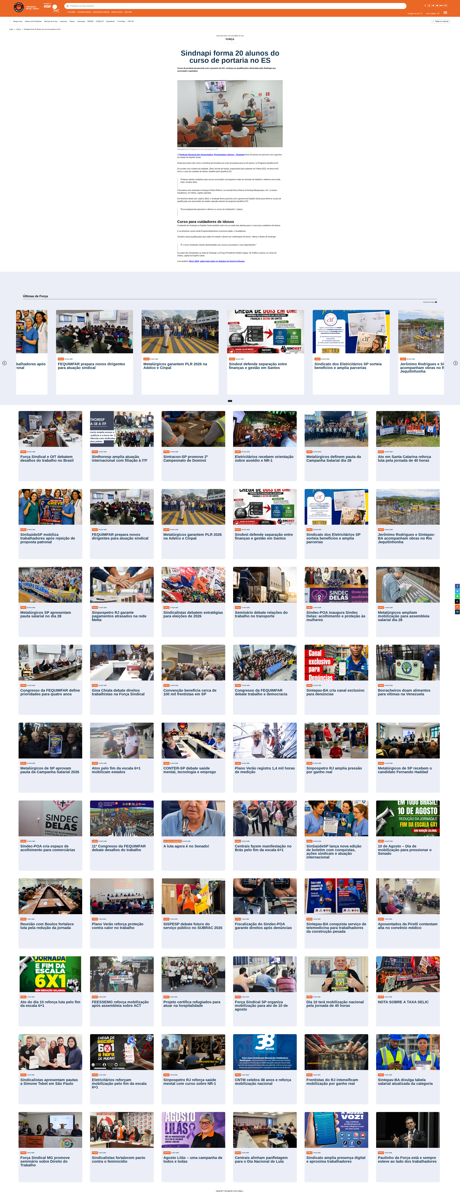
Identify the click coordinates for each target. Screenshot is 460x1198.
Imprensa (63, 21)
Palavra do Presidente (33, 21)
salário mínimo (117, 12)
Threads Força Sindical (429, 6)
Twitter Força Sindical (433, 6)
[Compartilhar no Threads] (457, 601)
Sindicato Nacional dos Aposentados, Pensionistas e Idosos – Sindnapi (211, 155)
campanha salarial (84, 12)
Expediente (110, 21)
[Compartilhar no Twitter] (457, 591)
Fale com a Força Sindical (445, 6)
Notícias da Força (51, 21)
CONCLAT (100, 21)
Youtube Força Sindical (437, 6)
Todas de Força (429, 302)
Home (11, 29)
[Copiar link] (457, 606)
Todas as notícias (441, 21)
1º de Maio (71, 12)
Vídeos (72, 21)
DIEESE (90, 21)
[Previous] (4, 363)
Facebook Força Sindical (425, 6)
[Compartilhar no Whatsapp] (457, 596)
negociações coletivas (101, 12)
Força (18, 29)
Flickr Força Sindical (441, 6)
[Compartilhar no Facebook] (457, 586)
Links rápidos (431, 13)
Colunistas (81, 21)
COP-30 (131, 21)
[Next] (455, 363)
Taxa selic (128, 12)
